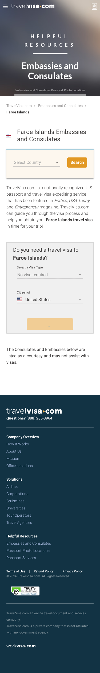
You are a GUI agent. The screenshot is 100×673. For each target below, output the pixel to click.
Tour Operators (18, 515)
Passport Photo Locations (68, 90)
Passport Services (21, 558)
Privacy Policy (72, 571)
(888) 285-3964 (39, 418)
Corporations (17, 494)
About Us (14, 451)
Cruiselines (15, 501)
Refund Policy (44, 571)
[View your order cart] (94, 6)
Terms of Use (16, 571)
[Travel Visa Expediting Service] (32, 6)
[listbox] (36, 163)
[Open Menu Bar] (5, 6)
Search (77, 162)
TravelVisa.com (19, 106)
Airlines (12, 486)
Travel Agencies (19, 522)
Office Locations (19, 466)
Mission (12, 458)
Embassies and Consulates (33, 90)
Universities (15, 508)
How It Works (17, 444)
